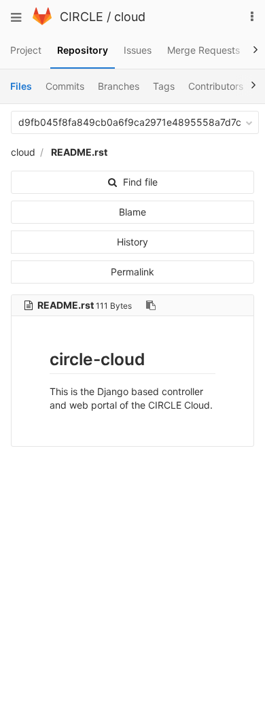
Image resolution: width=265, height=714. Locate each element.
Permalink (132, 271)
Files (21, 86)
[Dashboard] (42, 21)
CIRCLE (81, 17)
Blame (132, 212)
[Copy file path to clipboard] (151, 305)
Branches (118, 86)
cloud (129, 17)
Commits (65, 86)
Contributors (215, 86)
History (132, 242)
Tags (164, 86)
